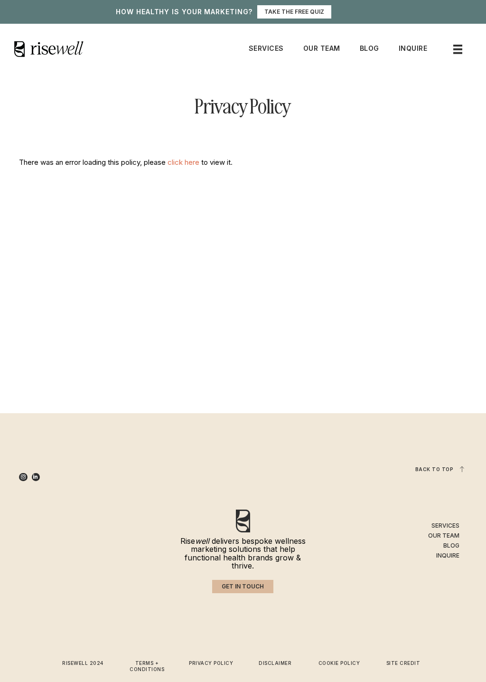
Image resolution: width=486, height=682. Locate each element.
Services (266, 48)
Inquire (413, 48)
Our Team (321, 48)
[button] (242, 586)
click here (183, 162)
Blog (369, 48)
